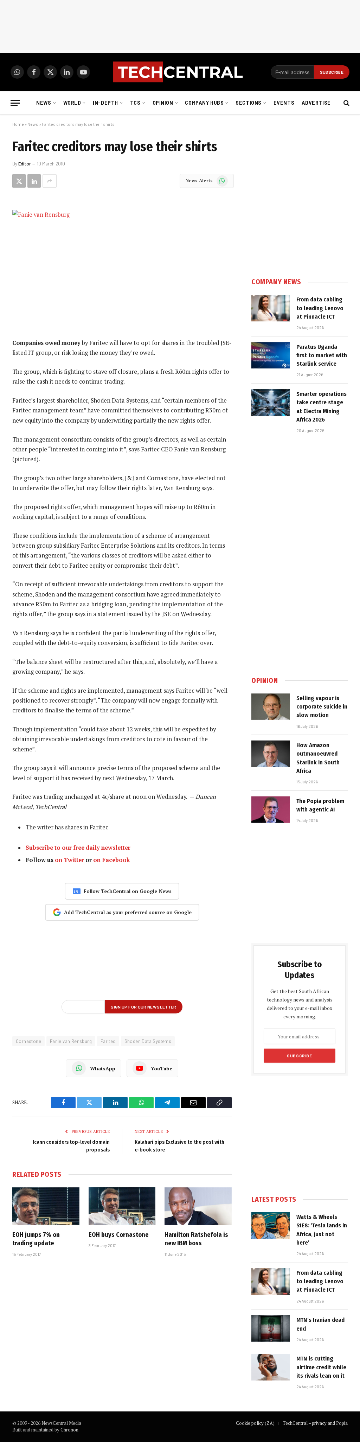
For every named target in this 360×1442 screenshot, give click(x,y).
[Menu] (15, 103)
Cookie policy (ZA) (255, 1423)
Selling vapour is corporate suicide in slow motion (321, 706)
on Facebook (111, 860)
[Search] (345, 103)
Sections (249, 103)
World (72, 103)
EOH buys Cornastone (119, 1235)
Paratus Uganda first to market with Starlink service (321, 355)
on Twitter (69, 860)
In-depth (105, 103)
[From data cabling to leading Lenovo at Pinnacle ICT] (270, 308)
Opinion (163, 103)
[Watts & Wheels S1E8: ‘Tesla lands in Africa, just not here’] (270, 1225)
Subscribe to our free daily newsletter (78, 848)
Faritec (108, 1041)
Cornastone (28, 1041)
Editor (24, 164)
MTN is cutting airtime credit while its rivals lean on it (321, 1367)
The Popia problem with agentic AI (320, 805)
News (43, 103)
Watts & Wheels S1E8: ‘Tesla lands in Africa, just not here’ (321, 1229)
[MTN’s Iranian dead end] (270, 1328)
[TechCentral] (180, 72)
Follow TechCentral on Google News (128, 891)
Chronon (69, 1430)
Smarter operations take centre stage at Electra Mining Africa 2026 (321, 406)
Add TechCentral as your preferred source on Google (128, 912)
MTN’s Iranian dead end (320, 1324)
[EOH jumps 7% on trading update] (45, 1206)
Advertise (316, 103)
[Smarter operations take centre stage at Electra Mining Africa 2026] (270, 402)
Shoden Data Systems (147, 1041)
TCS (135, 103)
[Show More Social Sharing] (50, 181)
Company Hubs (204, 103)
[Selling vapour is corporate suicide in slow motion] (270, 706)
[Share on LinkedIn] (34, 181)
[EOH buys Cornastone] (122, 1206)
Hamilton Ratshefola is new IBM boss (196, 1239)
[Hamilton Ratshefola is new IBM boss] (198, 1206)
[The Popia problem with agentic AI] (270, 809)
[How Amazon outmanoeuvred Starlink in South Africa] (270, 753)
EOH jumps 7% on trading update (36, 1239)
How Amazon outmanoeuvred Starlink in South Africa (318, 758)
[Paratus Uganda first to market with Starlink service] (270, 355)
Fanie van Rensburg (71, 1041)
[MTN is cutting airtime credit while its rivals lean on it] (270, 1367)
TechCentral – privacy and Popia (315, 1423)
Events (284, 103)
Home (18, 124)
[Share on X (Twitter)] (19, 181)
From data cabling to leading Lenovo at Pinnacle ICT (319, 308)
